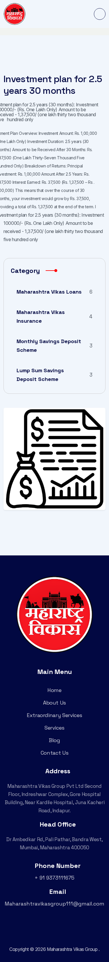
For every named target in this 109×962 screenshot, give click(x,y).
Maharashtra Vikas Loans (54, 291)
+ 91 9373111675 (54, 877)
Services (54, 727)
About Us (54, 702)
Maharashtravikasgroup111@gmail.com (54, 903)
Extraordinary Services (54, 715)
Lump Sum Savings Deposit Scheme (54, 374)
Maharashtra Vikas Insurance (54, 316)
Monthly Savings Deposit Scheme (54, 345)
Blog (54, 740)
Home (54, 690)
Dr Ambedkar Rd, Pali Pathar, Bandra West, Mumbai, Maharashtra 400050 (54, 843)
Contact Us (54, 752)
